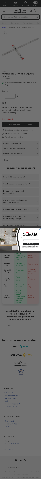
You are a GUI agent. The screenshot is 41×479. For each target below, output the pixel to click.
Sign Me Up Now (30, 243)
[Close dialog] (40, 229)
